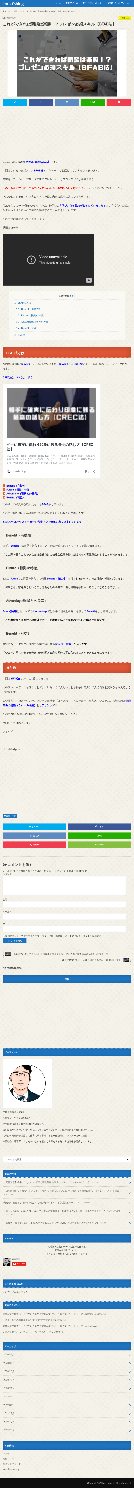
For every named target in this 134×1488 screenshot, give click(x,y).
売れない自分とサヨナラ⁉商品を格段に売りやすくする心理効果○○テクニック (48, 1202)
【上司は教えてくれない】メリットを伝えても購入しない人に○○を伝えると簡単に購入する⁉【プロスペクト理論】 (62, 1192)
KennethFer (57, 1320)
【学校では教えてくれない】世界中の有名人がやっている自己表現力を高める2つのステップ (56, 1223)
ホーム (58, 3)
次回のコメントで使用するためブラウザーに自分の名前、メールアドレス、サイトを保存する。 (54, 936)
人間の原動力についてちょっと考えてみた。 (25, 1332)
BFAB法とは (22, 302)
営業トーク (11, 815)
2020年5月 (9, 1354)
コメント (7, 874)
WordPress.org (11, 1469)
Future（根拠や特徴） (31, 315)
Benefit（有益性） (29, 308)
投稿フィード (9, 1458)
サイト (6, 923)
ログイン (7, 1453)
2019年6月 (9, 1430)
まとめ (19, 334)
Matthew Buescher (94, 1314)
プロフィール (72, 3)
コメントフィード (12, 1463)
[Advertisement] (67, 134)
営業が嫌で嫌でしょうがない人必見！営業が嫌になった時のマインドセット (41, 1314)
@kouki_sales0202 (36, 161)
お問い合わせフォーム (118, 3)
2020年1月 (9, 1388)
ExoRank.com (91, 1326)
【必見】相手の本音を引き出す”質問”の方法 (25, 1320)
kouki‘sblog (13, 3)
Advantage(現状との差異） (33, 321)
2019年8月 (9, 1413)
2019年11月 (9, 1405)
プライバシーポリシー (93, 3)
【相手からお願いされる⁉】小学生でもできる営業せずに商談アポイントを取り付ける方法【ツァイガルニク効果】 (62, 1213)
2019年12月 (9, 1396)
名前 (6, 899)
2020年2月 (9, 1379)
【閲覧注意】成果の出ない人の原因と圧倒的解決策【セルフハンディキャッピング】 (51, 1182)
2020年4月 (9, 1363)
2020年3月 (9, 1371)
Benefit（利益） (27, 328)
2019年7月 (9, 1421)
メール (7, 911)
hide (72, 295)
